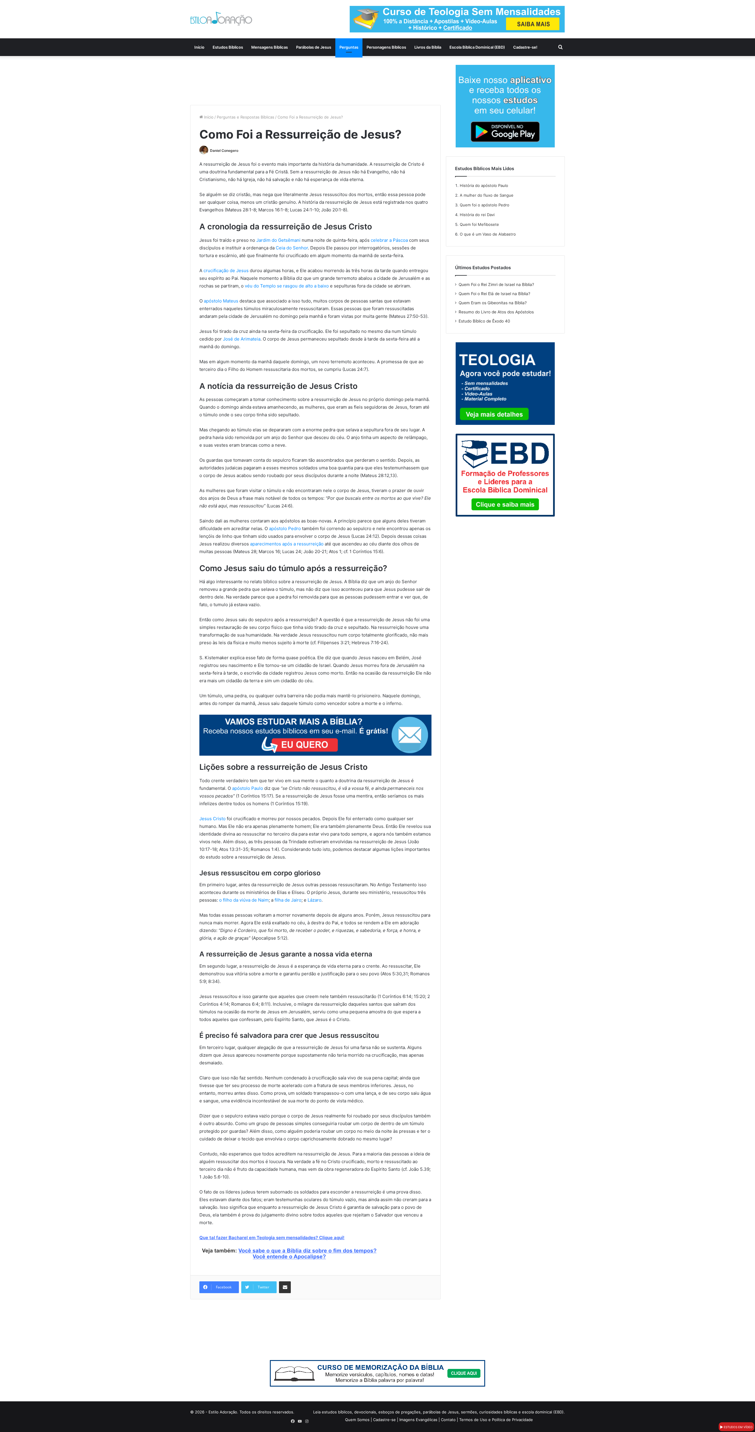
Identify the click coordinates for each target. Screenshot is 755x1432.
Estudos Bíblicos (228, 47)
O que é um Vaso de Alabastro (488, 234)
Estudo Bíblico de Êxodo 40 (484, 321)
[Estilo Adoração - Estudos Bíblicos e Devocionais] (221, 19)
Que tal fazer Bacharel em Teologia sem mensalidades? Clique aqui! (271, 1237)
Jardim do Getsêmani (278, 240)
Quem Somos (357, 1419)
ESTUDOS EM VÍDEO (738, 1427)
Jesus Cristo (212, 818)
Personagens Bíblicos (386, 47)
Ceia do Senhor (292, 248)
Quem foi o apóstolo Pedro (484, 205)
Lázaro (314, 900)
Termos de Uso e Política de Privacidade (496, 1419)
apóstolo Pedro (285, 528)
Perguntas (348, 47)
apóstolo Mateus (221, 301)
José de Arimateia (241, 339)
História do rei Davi (477, 214)
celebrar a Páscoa (389, 240)
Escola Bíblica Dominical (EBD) (477, 47)
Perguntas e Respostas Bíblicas (245, 117)
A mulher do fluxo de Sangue (486, 195)
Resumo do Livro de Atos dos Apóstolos (496, 312)
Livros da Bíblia (427, 47)
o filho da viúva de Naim (244, 900)
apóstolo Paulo (247, 788)
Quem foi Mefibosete (479, 224)
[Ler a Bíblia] (377, 1372)
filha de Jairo (288, 900)
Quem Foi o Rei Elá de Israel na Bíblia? (494, 293)
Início (199, 47)
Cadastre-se (384, 1419)
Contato (448, 1419)
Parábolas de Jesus (313, 47)
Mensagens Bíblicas (269, 47)
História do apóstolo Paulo (484, 185)
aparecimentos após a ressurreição (287, 544)
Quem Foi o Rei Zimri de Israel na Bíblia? (496, 284)
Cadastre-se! (525, 47)
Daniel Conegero (224, 150)
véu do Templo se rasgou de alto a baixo (287, 286)
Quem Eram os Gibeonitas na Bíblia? (493, 302)
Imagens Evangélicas (418, 1419)
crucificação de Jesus (226, 270)
